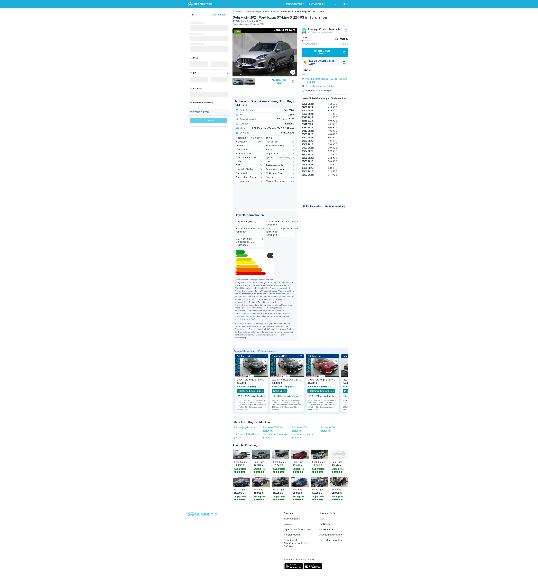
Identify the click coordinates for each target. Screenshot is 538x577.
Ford (267, 11)
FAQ (321, 518)
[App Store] (312, 566)
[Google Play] (293, 566)
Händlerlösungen (292, 535)
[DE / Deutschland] (345, 4)
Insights (288, 524)
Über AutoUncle (327, 513)
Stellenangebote (292, 518)
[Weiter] (295, 52)
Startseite (237, 11)
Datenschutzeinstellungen (332, 540)
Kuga (275, 11)
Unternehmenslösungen (331, 535)
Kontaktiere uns (327, 529)
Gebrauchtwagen (253, 11)
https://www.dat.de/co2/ (245, 319)
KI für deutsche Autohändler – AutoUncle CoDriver (296, 543)
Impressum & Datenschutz (297, 529)
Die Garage (325, 524)
